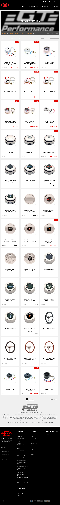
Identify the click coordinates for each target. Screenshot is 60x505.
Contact (56, 1)
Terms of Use (34, 445)
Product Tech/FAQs (22, 482)
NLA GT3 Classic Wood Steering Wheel (30, 359)
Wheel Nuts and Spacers (21, 469)
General (19, 495)
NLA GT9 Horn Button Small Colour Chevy (49, 211)
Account (47, 1)
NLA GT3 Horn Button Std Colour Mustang (10, 211)
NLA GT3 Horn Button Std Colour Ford (29, 181)
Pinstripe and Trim (22, 453)
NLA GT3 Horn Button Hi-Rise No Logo (49, 270)
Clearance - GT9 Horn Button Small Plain (29, 211)
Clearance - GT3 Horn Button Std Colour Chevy (49, 182)
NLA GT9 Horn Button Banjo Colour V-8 (29, 270)
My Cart (33, 434)
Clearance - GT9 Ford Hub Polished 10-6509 (29, 122)
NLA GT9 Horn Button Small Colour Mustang (30, 240)
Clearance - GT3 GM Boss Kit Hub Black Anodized (30, 389)
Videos (19, 484)
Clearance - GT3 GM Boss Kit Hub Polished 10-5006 (30, 63)
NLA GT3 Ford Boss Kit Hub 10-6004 (10, 92)
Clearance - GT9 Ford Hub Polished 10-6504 (10, 122)
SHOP (23, 6)
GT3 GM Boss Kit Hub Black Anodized (10, 388)
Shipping (33, 438)
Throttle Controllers (22, 466)
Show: (39, 37)
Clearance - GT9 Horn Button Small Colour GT (10, 240)
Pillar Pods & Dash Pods (22, 447)
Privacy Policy (35, 441)
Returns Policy (35, 443)
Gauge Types (20, 441)
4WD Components (22, 434)
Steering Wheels (21, 460)
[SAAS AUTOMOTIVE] (5, 4)
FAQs (32, 452)
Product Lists (21, 491)
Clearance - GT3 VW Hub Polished (49, 122)
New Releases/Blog (22, 480)
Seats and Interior (22, 455)
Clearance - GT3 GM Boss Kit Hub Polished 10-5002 (10, 63)
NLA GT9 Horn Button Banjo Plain (10, 270)
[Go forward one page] (32, 399)
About (32, 454)
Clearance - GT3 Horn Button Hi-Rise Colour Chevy (29, 300)
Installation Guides (22, 493)
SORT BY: (48, 37)
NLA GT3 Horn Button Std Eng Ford (29, 151)
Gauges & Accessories (20, 444)
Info (37, 1)
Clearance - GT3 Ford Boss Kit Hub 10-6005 (29, 92)
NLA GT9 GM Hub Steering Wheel (49, 63)
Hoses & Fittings (21, 457)
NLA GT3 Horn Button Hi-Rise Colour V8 (49, 299)
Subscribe (49, 434)
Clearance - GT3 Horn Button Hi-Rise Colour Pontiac (29, 330)
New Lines (20, 472)
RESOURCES (34, 6)
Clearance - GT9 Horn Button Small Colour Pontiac (49, 241)
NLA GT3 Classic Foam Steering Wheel (49, 329)
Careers (33, 456)
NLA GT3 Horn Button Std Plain (10, 151)
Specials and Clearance (20, 475)
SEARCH (46, 6)
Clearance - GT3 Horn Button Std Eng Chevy (49, 151)
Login (32, 436)
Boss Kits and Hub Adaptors (22, 463)
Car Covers (20, 436)
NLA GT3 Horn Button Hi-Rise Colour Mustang (10, 329)
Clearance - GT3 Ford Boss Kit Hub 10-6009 (49, 92)
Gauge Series (20, 438)
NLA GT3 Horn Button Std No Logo (10, 181)
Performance (20, 450)
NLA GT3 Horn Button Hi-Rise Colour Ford (10, 299)
